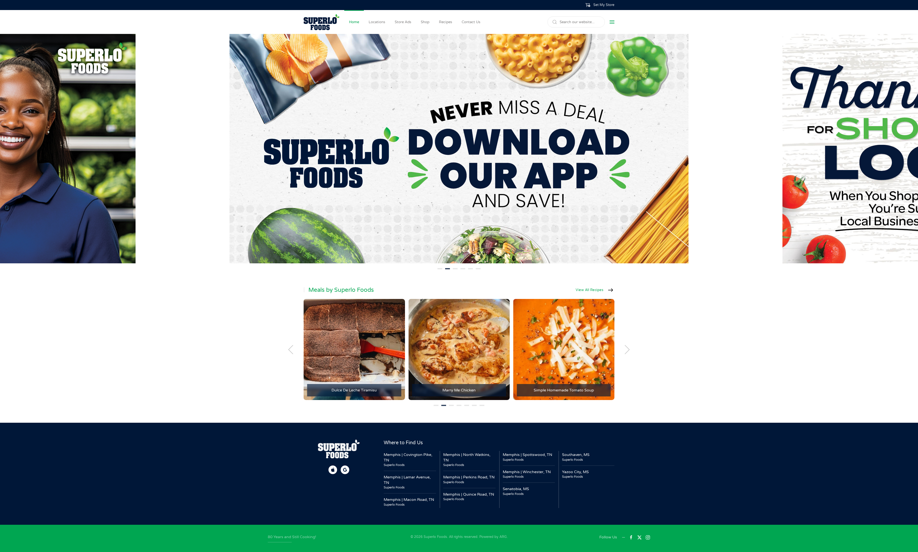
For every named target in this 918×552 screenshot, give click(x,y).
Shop (425, 22)
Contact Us (471, 22)
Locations (377, 22)
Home (354, 22)
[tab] (439, 268)
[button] (600, 5)
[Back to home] (321, 22)
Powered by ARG (492, 537)
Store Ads (403, 22)
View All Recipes (589, 290)
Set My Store (603, 5)
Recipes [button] (445, 22)
